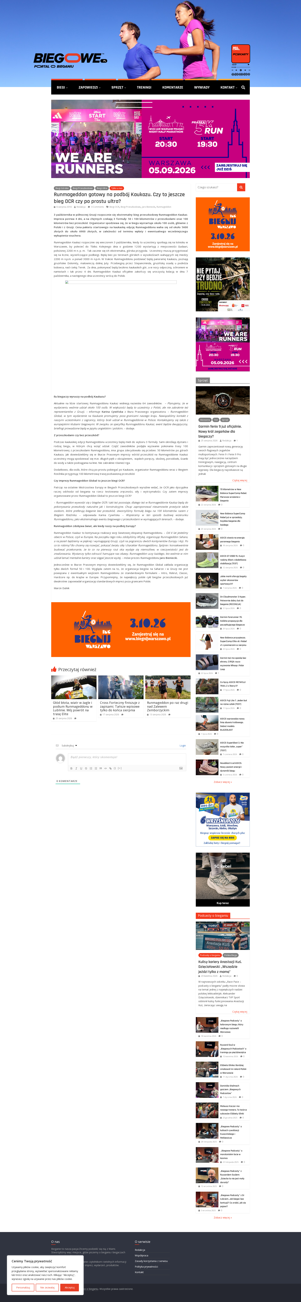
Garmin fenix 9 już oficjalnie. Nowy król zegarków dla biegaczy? (220, 431)
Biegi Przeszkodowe (83, 188)
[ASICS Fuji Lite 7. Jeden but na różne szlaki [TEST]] (207, 698)
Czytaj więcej (239, 480)
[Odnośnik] (110, 768)
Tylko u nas (116, 188)
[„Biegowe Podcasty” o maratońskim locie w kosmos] (207, 1149)
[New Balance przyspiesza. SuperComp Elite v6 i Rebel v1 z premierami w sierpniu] (207, 636)
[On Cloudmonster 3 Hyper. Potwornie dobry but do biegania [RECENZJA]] (207, 595)
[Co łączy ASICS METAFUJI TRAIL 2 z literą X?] (207, 680)
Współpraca (141, 1255)
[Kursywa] (76, 768)
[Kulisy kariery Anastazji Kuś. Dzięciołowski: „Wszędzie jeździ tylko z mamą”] (223, 923)
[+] (120, 768)
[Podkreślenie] (81, 768)
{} (115, 768)
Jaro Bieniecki (148, 206)
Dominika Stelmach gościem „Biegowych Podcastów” (230, 1090)
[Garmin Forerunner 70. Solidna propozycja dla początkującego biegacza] (207, 615)
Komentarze (172, 87)
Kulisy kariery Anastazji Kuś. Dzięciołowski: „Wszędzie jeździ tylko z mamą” (220, 967)
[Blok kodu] (105, 768)
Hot (216, 419)
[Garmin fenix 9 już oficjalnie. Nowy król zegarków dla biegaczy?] (223, 388)
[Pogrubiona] (71, 768)
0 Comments (97, 206)
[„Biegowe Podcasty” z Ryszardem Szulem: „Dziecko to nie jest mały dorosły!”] (207, 1169)
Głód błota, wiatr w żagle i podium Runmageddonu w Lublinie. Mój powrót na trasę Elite (72, 708)
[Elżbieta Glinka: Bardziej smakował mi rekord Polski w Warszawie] (207, 1063)
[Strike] (86, 768)
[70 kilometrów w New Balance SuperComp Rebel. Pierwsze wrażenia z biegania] (207, 487)
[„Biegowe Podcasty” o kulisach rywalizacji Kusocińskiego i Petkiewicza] (207, 1124)
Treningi (144, 87)
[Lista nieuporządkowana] (95, 768)
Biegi (61, 87)
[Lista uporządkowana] (90, 768)
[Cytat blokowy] (100, 768)
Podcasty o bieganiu (213, 915)
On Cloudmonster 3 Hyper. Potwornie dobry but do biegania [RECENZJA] (233, 600)
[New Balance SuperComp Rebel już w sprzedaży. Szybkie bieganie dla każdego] (207, 511)
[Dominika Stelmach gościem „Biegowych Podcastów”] (207, 1084)
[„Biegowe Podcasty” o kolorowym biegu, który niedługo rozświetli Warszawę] (207, 1019)
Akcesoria (205, 419)
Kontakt (228, 87)
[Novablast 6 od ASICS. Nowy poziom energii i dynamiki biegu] (207, 761)
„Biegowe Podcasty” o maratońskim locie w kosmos (231, 1154)
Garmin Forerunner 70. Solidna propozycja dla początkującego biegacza (232, 621)
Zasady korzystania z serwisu (151, 1261)
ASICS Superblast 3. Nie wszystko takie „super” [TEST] (232, 747)
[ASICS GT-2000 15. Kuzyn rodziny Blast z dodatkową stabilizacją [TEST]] (207, 554)
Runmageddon (164, 206)
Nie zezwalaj (47, 1287)
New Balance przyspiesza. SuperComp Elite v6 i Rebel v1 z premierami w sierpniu (233, 641)
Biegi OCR (114, 206)
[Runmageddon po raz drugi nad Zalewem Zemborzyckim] (168, 677)
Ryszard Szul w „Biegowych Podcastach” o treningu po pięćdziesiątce (233, 1049)
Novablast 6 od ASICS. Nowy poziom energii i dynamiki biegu (231, 767)
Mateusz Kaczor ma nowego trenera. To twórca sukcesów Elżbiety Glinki (233, 1110)
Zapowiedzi (88, 87)
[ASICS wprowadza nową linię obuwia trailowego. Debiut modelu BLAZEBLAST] (207, 717)
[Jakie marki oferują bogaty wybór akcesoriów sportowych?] (207, 574)
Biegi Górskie (62, 188)
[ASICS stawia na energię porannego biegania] (207, 536)
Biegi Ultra (102, 188)
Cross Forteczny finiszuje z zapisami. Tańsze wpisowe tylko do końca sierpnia (120, 706)
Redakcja (81, 206)
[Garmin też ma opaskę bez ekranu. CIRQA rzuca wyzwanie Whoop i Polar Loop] (207, 656)
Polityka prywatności (146, 1266)
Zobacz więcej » (223, 782)
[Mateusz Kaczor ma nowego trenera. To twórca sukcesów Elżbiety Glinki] (207, 1104)
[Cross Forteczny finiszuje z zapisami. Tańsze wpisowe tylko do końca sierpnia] (121, 677)
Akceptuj (70, 1287)
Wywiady (202, 87)
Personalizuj (23, 1287)
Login (182, 745)
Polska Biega (230, 955)
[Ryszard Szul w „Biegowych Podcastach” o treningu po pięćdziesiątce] (207, 1043)
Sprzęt (117, 87)
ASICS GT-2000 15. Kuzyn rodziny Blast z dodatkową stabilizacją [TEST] (233, 560)
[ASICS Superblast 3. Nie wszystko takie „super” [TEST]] (207, 741)
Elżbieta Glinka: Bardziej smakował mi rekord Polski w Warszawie (233, 1069)
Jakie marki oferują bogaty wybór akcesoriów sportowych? (233, 580)
